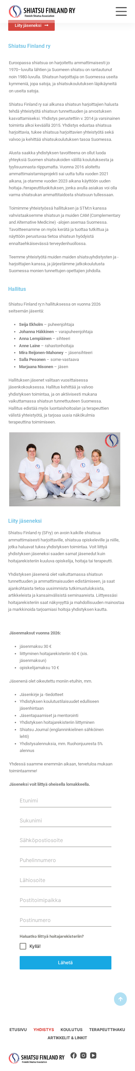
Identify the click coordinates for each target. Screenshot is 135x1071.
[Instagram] (83, 1055)
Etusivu (18, 1029)
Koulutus (72, 1029)
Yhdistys (43, 1029)
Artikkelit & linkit (67, 1037)
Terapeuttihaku (107, 1029)
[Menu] (121, 11)
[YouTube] (93, 1055)
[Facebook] (73, 1055)
